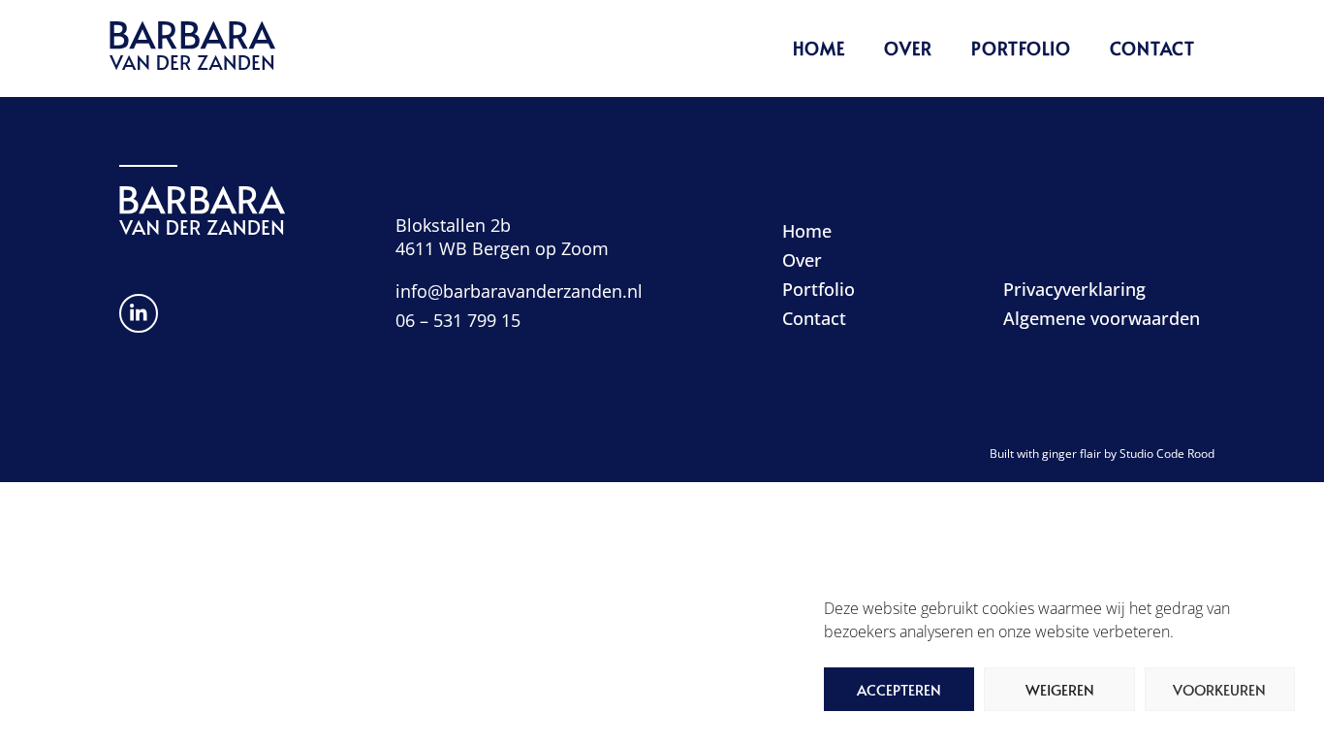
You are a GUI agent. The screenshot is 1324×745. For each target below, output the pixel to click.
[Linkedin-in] (138, 313)
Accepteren (899, 689)
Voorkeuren (1219, 689)
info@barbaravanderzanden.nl (519, 291)
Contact (1152, 48)
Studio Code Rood (1166, 453)
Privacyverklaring (1074, 289)
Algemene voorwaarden (1101, 318)
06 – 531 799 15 (457, 320)
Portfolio (1021, 48)
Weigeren (1059, 689)
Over (908, 48)
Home (819, 48)
